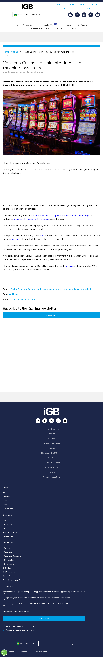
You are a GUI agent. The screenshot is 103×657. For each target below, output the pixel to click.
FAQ (4, 528)
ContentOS (50, 25)
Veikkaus (13, 294)
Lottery (51, 448)
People (51, 458)
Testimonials (8, 536)
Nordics (25, 299)
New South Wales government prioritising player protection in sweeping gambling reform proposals (44, 592)
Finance (51, 439)
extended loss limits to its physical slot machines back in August (61, 215)
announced (17, 239)
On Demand (82, 25)
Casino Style (8, 576)
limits (42, 235)
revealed (70, 266)
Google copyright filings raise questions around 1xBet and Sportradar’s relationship (36, 598)
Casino (14, 52)
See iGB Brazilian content (27, 15)
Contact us (7, 524)
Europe (16, 299)
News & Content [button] (29, 25)
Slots (58, 289)
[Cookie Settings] (4, 652)
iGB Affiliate (7, 552)
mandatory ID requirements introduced (32, 219)
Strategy (51, 472)
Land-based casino (45, 289)
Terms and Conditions (40, 651)
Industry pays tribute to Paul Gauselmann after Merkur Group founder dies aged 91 (36, 604)
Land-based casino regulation (78, 289)
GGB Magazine (9, 572)
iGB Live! (6, 548)
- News (14, 594)
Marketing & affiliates (51, 453)
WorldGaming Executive (37, 28)
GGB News (7, 568)
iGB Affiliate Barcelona (12, 556)
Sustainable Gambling (51, 463)
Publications (59, 28)
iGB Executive (8, 560)
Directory (68, 25)
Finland (33, 299)
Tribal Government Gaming (14, 580)
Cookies (24, 651)
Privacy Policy (10, 651)
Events (5, 501)
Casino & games (19, 289)
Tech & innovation (51, 477)
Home (15, 25)
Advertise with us (10, 532)
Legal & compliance (52, 443)
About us (6, 520)
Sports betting (51, 467)
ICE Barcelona (8, 564)
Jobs (74, 28)
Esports (51, 434)
